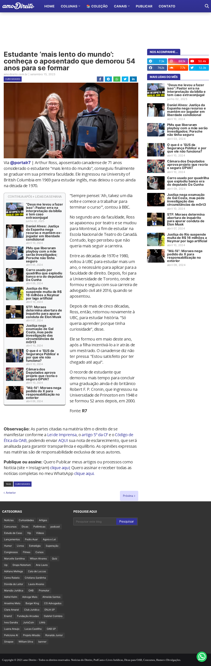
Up (5, 564)
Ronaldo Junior (54, 635)
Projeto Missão (31, 635)
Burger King (32, 603)
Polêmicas (39, 526)
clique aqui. (84, 473)
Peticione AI (11, 635)
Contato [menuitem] (167, 6)
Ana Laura (42, 564)
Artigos (43, 520)
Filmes (26, 552)
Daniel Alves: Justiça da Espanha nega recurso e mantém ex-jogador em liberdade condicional (44, 232)
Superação (52, 545)
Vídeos (40, 532)
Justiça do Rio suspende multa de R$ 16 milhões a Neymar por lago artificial (44, 293)
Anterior (11, 492)
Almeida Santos (51, 596)
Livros (20, 545)
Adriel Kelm (10, 596)
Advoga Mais (29, 596)
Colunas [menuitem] (69, 6)
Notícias (9, 520)
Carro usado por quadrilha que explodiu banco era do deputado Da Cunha (44, 274)
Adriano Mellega (13, 571)
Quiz (54, 558)
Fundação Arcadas (28, 616)
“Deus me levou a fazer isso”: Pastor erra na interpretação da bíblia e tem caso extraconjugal (44, 211)
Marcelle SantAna (14, 558)
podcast (55, 526)
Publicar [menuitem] (144, 6)
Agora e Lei (49, 539)
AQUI (63, 440)
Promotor (44, 590)
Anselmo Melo (12, 603)
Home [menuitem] (49, 6)
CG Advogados (52, 603)
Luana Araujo (11, 628)
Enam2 (8, 616)
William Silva (26, 641)
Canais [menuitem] (120, 6)
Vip (29, 532)
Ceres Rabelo (12, 577)
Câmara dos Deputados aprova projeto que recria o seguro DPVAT (41, 374)
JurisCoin (28, 622)
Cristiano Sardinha (35, 577)
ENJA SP (50, 609)
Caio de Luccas (37, 571)
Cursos (39, 552)
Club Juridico (31, 609)
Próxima (128, 495)
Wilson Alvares (38, 558)
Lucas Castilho (33, 628)
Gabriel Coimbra (53, 616)
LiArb (42, 622)
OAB (31, 590)
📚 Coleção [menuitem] (97, 6)
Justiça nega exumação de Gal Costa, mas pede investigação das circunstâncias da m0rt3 (40, 334)
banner (42, 641)
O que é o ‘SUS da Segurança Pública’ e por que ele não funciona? (42, 355)
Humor (8, 545)
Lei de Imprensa (62, 434)
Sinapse (8, 641)
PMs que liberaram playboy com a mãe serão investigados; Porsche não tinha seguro (41, 254)
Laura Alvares (36, 584)
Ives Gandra (11, 622)
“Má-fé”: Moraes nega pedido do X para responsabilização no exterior (43, 392)
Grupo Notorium (22, 564)
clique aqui (59, 467)
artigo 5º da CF (95, 434)
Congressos (11, 552)
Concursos (10, 526)
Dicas (25, 526)
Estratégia (35, 545)
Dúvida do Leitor (13, 584)
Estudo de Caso (13, 532)
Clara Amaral (11, 609)
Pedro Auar (31, 539)
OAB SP (51, 628)
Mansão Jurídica (13, 590)
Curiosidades (12, 79)
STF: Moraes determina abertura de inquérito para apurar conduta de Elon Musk (44, 311)
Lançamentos (12, 539)
